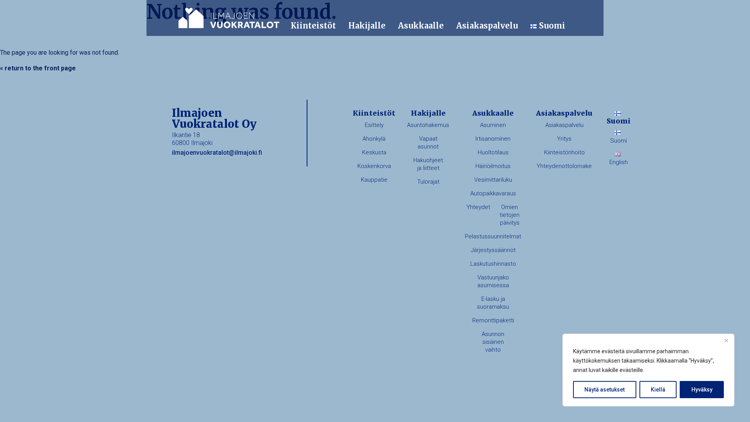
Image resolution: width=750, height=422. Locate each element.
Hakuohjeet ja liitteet (428, 164)
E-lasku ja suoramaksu (493, 302)
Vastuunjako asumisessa (493, 281)
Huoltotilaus (493, 152)
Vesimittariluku (493, 179)
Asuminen (493, 125)
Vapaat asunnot (428, 142)
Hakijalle (367, 25)
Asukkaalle (421, 25)
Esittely (374, 125)
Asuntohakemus (428, 125)
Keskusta (374, 152)
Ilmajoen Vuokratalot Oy (229, 18)
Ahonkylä (374, 138)
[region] (648, 370)
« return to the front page (38, 68)
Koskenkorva (374, 166)
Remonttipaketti (493, 320)
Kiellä (658, 389)
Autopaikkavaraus (493, 193)
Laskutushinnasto (493, 263)
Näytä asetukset (604, 389)
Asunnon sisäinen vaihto (493, 342)
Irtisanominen (493, 138)
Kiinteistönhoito (564, 152)
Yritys (564, 138)
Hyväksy (701, 389)
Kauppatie (374, 179)
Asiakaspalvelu (487, 25)
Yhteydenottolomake (564, 166)
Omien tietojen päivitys (510, 215)
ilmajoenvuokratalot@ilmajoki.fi (217, 152)
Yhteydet (478, 207)
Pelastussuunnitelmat (493, 236)
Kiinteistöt (313, 25)
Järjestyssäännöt (493, 250)
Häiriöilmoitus (493, 166)
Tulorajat (428, 181)
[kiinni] (726, 340)
